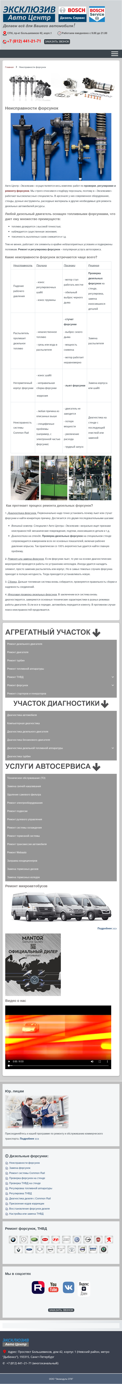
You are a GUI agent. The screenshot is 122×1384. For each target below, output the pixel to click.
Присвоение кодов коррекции (26, 1203)
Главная (9, 67)
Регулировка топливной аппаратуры (30, 1188)
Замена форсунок (20, 1168)
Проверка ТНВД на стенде (25, 1183)
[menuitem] (61, 644)
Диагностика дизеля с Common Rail (30, 1198)
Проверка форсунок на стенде (27, 1178)
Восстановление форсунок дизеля (29, 1208)
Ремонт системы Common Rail (27, 1173)
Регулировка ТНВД (20, 1193)
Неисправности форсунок (24, 1163)
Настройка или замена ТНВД (26, 1213)
